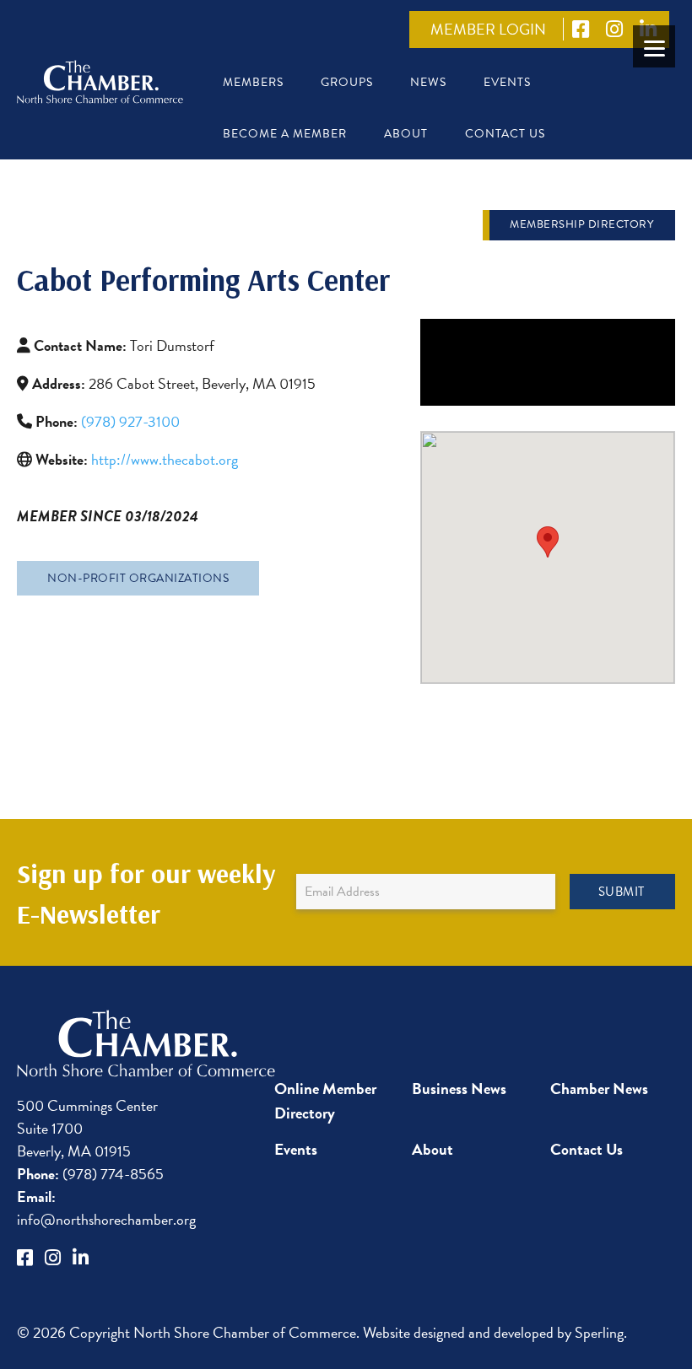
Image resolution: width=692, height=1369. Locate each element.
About (406, 134)
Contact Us (505, 134)
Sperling (599, 1332)
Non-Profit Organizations (138, 578)
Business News (459, 1088)
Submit (621, 891)
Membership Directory (581, 224)
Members (253, 82)
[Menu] (654, 46)
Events (507, 82)
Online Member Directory (325, 1100)
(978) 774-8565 (90, 1173)
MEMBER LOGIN (488, 29)
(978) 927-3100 (130, 421)
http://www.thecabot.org (164, 459)
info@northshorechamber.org (106, 1208)
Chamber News (599, 1088)
